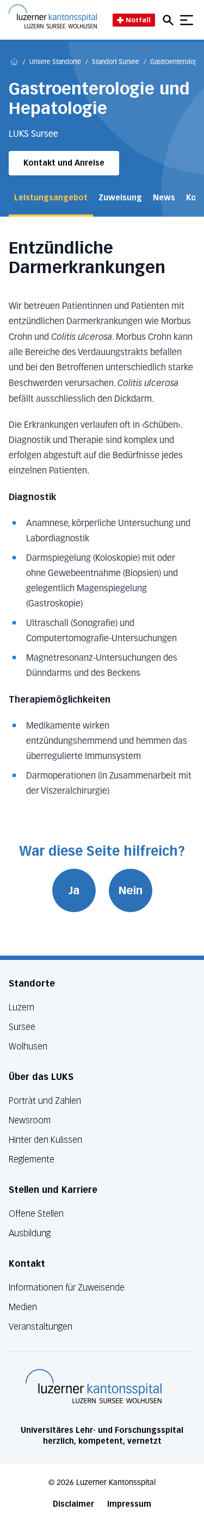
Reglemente (31, 1159)
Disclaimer (73, 1504)
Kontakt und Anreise (63, 163)
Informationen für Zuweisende (67, 1287)
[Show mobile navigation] (186, 20)
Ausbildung (30, 1233)
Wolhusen (28, 1046)
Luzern (21, 1007)
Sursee (22, 1027)
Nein (131, 890)
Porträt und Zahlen (45, 1101)
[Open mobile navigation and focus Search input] (170, 20)
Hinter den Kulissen (45, 1140)
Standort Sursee (115, 62)
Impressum (129, 1504)
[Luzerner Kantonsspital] (94, 1386)
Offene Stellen (36, 1214)
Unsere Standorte (55, 62)
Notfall (138, 20)
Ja (74, 890)
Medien (23, 1307)
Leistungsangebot (51, 198)
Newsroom (30, 1120)
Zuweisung (120, 198)
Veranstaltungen (40, 1327)
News (164, 198)
